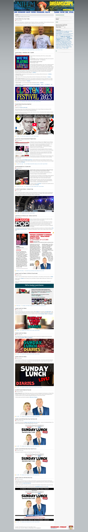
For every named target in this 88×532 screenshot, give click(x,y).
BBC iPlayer (68, 31)
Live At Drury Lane (33, 270)
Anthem (64, 31)
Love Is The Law (64, 35)
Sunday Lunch (24, 330)
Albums (61, 31)
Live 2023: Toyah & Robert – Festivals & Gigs (24, 189)
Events (59, 32)
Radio (68, 40)
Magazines (18, 270)
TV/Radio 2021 (68, 45)
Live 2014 (63, 34)
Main (72, 35)
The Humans (63, 43)
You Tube (65, 48)
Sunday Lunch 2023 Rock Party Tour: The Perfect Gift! (26, 419)
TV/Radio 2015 (58, 45)
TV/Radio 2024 (69, 46)
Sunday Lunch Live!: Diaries (20, 308)
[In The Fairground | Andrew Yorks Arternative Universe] (57, 22)
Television (64, 42)
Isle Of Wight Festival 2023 (30, 163)
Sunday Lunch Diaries (26, 305)
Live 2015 (67, 34)
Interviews (59, 33)
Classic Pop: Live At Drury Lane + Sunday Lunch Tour (26, 215)
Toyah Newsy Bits (63, 44)
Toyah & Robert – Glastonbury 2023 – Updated (24, 52)
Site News (60, 42)
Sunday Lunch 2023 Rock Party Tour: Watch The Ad (25, 448)
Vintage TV (61, 48)
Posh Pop (65, 38)
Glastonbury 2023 (24, 101)
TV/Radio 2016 (63, 45)
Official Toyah (18, 305)
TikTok (39, 305)
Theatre (68, 42)
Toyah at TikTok (43, 305)
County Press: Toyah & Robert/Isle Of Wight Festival (25, 138)
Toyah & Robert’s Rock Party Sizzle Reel (23, 104)
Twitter (57, 48)
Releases (58, 41)
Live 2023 (17, 49)
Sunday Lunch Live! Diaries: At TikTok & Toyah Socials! (26, 273)
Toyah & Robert (32, 49)
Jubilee (59, 34)
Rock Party (23, 136)
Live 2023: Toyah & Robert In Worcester (23, 389)
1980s (57, 31)
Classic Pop (28, 270)
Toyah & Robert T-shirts (39, 49)
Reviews (62, 41)
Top (72, 526)
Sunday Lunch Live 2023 (25, 49)
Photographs (59, 38)
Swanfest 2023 (36, 186)
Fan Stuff (63, 32)
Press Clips (21, 163)
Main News (58, 37)
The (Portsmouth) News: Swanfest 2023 (23, 166)
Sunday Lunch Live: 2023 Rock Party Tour (23, 477)
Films (67, 32)
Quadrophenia (63, 40)
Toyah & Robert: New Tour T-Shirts (22, 18)
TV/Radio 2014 (70, 44)
